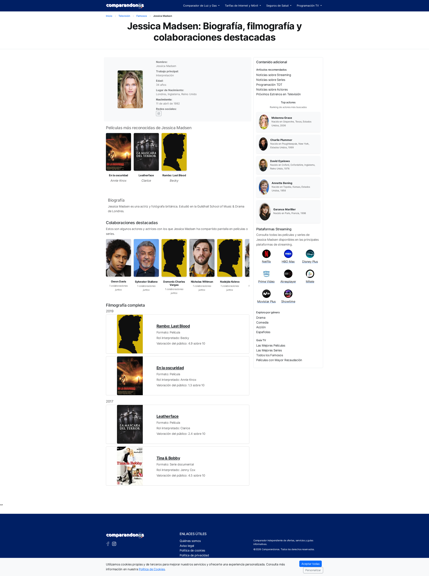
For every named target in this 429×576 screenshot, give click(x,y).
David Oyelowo (280, 161)
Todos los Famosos (269, 355)
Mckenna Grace (281, 117)
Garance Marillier (284, 209)
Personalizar (313, 570)
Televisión (124, 15)
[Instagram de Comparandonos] (114, 543)
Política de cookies (192, 550)
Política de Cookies (152, 569)
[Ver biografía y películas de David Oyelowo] (263, 164)
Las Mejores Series (269, 350)
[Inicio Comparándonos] (125, 5)
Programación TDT (269, 84)
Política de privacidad (194, 555)
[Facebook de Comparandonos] (108, 543)
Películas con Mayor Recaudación (279, 360)
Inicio (109, 15)
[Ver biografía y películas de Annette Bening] (264, 187)
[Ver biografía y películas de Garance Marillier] (265, 211)
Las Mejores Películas (270, 345)
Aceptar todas (310, 563)
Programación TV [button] (308, 5)
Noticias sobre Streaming (273, 75)
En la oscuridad (170, 367)
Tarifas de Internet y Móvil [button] (242, 5)
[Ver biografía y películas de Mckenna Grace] (264, 121)
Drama (260, 317)
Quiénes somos (190, 541)
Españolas (263, 332)
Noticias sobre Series (270, 80)
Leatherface (168, 416)
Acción (261, 327)
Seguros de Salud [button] (277, 5)
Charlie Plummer (281, 140)
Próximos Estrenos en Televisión (278, 94)
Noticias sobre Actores (272, 89)
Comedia (262, 322)
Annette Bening (282, 183)
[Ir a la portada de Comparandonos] (125, 535)
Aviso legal (187, 545)
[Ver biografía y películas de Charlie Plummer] (263, 143)
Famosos (141, 15)
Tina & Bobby (168, 458)
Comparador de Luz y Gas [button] (200, 5)
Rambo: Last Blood (173, 326)
